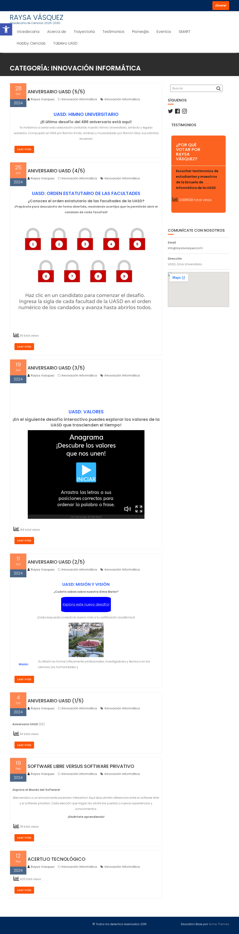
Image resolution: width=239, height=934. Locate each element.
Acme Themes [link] (219, 924)
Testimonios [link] (113, 31)
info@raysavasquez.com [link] (185, 248)
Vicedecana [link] (28, 31)
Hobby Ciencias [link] (31, 43)
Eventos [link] (164, 31)
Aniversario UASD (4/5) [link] (56, 170)
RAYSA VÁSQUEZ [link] (36, 17)
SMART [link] (184, 31)
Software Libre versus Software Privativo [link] (81, 766)
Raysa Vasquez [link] (42, 99)
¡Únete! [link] (220, 5)
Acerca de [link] (56, 31)
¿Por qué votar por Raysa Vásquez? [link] (188, 151)
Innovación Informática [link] (79, 99)
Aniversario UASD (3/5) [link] (56, 368)
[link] (6, 29)
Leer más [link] (24, 149)
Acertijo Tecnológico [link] (56, 859)
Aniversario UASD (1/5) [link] (56, 700)
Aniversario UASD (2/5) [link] (56, 562)
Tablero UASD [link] (65, 43)
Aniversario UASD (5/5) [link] (56, 91)
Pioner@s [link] (140, 31)
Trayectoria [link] (84, 31)
